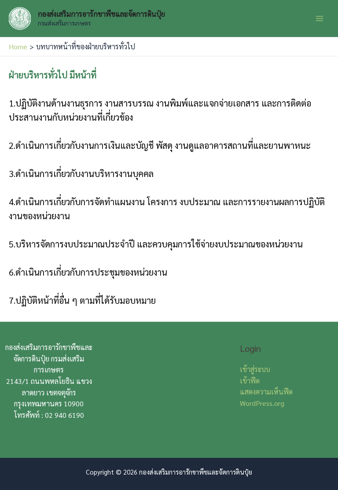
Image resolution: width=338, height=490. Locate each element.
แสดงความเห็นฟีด (266, 391)
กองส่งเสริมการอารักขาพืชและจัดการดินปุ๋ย (101, 13)
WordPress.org (262, 403)
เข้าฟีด (250, 380)
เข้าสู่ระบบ (255, 369)
